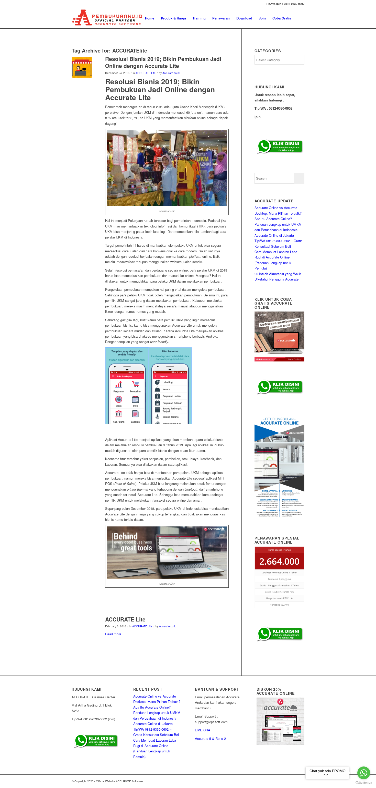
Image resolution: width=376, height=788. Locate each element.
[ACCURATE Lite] (82, 627)
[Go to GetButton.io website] (364, 782)
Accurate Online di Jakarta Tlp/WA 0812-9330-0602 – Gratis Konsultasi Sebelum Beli (279, 241)
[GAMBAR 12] (82, 67)
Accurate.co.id (171, 73)
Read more (113, 633)
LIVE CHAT (203, 730)
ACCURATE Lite (146, 73)
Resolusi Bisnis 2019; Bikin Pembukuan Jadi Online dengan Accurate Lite (163, 62)
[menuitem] (150, 18)
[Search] (299, 18)
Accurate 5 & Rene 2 (210, 738)
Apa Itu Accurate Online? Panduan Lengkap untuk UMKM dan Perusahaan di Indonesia (278, 224)
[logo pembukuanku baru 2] (107, 18)
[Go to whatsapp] (363, 772)
